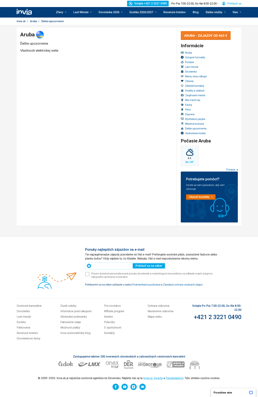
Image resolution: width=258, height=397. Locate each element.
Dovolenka (191, 71)
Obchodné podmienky (73, 316)
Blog (196, 12)
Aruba (33, 21)
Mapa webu (155, 316)
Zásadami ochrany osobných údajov (183, 284)
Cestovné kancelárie (29, 305)
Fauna (188, 104)
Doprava (189, 114)
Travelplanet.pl (174, 378)
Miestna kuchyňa (194, 123)
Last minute (191, 66)
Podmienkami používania (146, 284)
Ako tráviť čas (192, 100)
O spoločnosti (112, 327)
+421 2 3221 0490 (217, 316)
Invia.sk (21, 21)
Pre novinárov (112, 305)
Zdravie (189, 81)
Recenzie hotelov (174, 12)
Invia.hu (158, 378)
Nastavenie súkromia (160, 311)
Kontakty (109, 333)
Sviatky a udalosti (194, 90)
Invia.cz (148, 378)
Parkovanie (23, 327)
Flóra (188, 109)
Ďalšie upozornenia (195, 128)
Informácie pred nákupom (76, 311)
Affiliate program (114, 311)
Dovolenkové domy (28, 338)
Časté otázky (68, 305)
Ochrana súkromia (158, 305)
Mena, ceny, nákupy (196, 76)
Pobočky (109, 322)
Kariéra (108, 316)
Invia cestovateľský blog (75, 333)
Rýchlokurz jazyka (195, 119)
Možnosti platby (70, 327)
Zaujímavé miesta (195, 95)
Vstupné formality (195, 57)
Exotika (21, 322)
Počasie (189, 62)
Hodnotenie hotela (195, 133)
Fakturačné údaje (70, 322)
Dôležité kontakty (194, 85)
